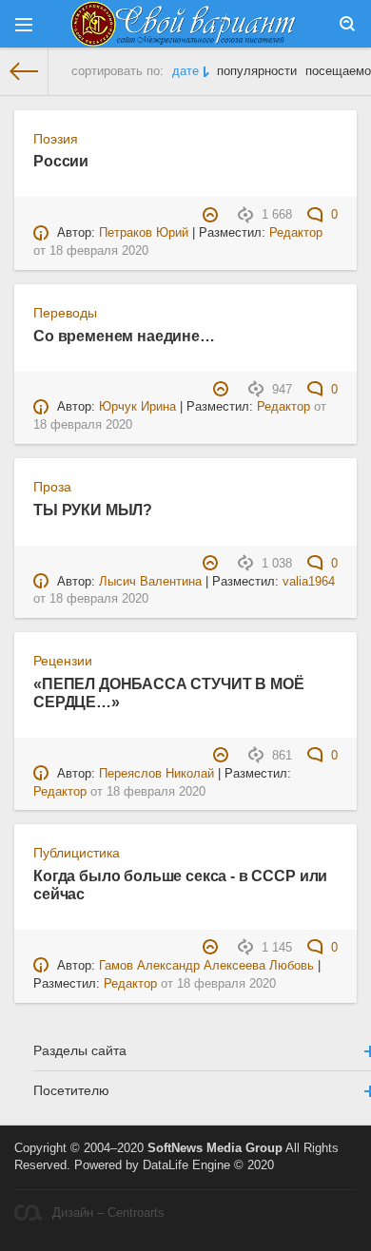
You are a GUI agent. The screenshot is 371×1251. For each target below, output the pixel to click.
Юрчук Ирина (137, 407)
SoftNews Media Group (215, 1148)
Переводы (65, 312)
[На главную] (24, 71)
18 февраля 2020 (98, 251)
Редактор (295, 233)
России (60, 160)
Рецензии (62, 660)
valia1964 (309, 581)
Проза (52, 486)
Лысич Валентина (150, 581)
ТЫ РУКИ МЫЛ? (92, 509)
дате (185, 71)
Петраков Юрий (143, 233)
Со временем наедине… (124, 335)
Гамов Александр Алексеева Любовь (206, 965)
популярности (257, 71)
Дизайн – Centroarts (108, 1213)
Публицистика (76, 852)
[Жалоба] (213, 214)
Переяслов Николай (156, 773)
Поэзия (55, 138)
